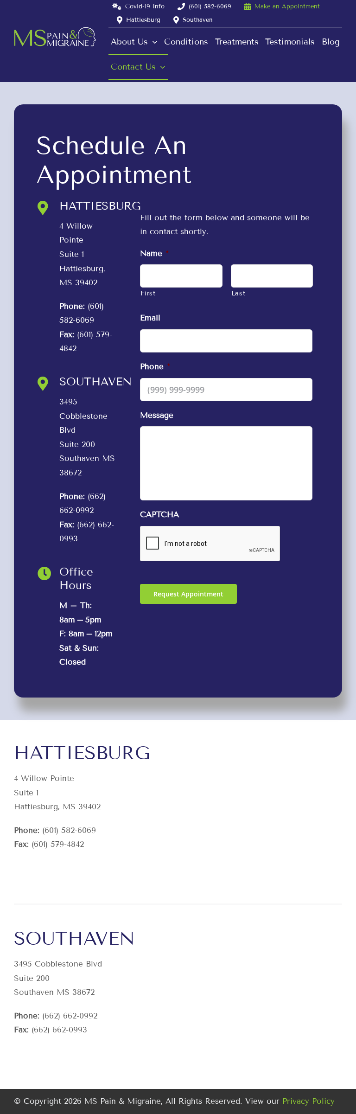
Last (238, 293)
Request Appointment (188, 593)
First (147, 293)
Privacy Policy (308, 1101)
